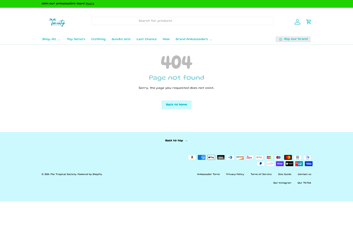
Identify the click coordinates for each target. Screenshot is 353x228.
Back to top (174, 140)
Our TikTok (304, 183)
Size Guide (284, 174)
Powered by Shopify (90, 174)
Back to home (176, 104)
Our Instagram (282, 183)
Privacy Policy (235, 174)
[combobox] (182, 21)
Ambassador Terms (208, 174)
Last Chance (147, 39)
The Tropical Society (63, 174)
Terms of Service (261, 174)
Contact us (304, 174)
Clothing (98, 39)
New (166, 39)
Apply (90, 3)
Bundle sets (121, 39)
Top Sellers (76, 39)
